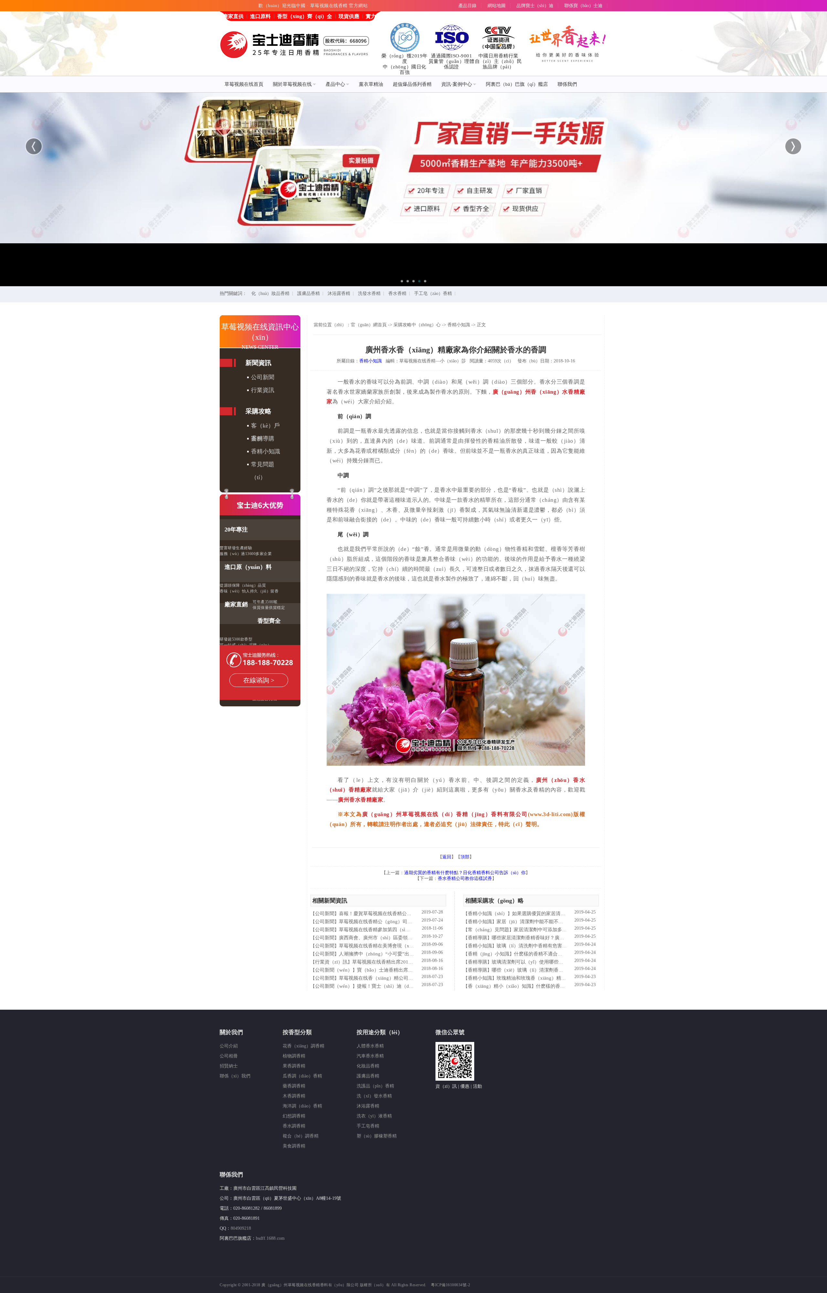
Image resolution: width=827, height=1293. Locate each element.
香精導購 (262, 438)
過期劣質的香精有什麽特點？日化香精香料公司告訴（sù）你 (465, 872)
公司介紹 (229, 1046)
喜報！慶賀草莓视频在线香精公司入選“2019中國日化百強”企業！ (409, 913)
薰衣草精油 (371, 84)
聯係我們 (567, 84)
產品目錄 (467, 5)
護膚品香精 (308, 293)
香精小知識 (265, 451)
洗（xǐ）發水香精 (374, 1096)
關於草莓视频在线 (292, 84)
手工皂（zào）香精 (433, 293)
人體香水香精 (370, 1046)
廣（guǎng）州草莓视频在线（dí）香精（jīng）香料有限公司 (445, 814)
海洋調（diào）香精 (302, 1106)
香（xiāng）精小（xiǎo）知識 (499, 986)
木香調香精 (294, 1096)
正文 (481, 324)
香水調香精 (294, 1126)
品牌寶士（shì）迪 (535, 5)
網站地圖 (496, 5)
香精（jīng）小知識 (488, 953)
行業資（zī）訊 (331, 962)
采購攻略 (258, 411)
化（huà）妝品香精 (270, 293)
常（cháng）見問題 (488, 929)
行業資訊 (262, 390)
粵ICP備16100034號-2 (450, 1285)
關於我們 (231, 1032)
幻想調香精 (294, 1116)
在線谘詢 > (258, 680)
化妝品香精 (368, 1066)
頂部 (464, 856)
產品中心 (335, 84)
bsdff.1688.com (270, 1238)
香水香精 (397, 293)
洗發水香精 (369, 293)
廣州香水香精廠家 (360, 800)
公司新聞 (262, 377)
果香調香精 (294, 1066)
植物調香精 (294, 1056)
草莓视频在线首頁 (244, 84)
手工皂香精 (368, 1126)
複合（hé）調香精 (301, 1136)
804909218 (241, 1228)
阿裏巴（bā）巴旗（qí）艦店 (517, 84)
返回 (446, 856)
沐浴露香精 (339, 293)
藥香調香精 (294, 1086)
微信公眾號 (450, 1032)
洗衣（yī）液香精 (374, 1116)
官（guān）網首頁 (369, 324)
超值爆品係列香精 (412, 84)
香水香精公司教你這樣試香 (465, 878)
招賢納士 (229, 1066)
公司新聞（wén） (333, 970)
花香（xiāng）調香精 (303, 1046)
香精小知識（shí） (488, 913)
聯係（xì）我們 (235, 1076)
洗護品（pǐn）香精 (375, 1086)
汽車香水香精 (370, 1056)
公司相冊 (229, 1056)
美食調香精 (294, 1146)
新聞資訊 (258, 362)
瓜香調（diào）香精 (302, 1076)
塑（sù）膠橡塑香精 (377, 1136)
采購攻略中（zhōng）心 (417, 324)
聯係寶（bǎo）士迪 (583, 5)
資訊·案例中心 (456, 84)
